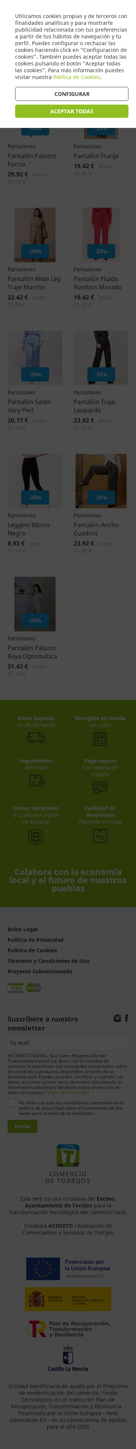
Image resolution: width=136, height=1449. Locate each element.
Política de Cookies (76, 77)
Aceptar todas (71, 111)
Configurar (72, 93)
